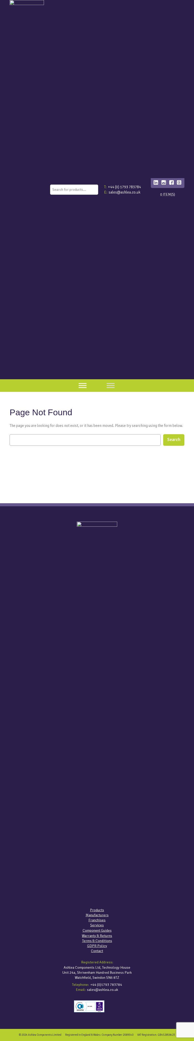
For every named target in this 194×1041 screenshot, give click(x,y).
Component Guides (97, 930)
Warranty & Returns (97, 935)
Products (97, 910)
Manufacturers (97, 915)
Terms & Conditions (97, 940)
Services (97, 925)
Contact (97, 951)
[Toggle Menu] (83, 385)
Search (173, 439)
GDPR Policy (97, 945)
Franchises (97, 920)
